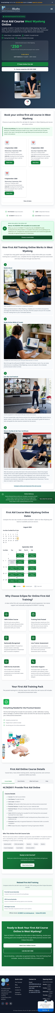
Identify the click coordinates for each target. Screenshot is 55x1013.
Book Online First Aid (26, 64)
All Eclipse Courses (18, 907)
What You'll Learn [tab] (34, 781)
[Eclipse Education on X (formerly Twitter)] (10, 1003)
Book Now (10, 163)
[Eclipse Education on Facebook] (2, 1003)
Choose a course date (27, 237)
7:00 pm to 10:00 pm (20, 555)
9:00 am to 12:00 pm (32, 555)
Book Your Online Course (27, 945)
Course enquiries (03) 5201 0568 (26, 69)
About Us (17, 987)
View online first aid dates (46, 499)
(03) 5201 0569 (19, 2)
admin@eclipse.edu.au (35, 984)
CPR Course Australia (18, 900)
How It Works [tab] (21, 781)
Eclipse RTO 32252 (41, 913)
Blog (16, 985)
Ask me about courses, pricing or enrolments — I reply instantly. (46, 1004)
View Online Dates (27, 865)
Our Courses (18, 982)
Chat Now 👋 (45, 1010)
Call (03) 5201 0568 (27, 951)
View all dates (27, 201)
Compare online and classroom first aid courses (27, 486)
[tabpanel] (27, 828)
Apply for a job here (37, 2)
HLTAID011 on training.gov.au (26, 913)
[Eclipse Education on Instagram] (6, 1003)
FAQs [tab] (47, 781)
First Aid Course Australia (16, 893)
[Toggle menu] (51, 9)
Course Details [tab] (8, 781)
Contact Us (18, 990)
